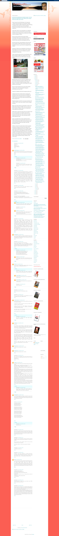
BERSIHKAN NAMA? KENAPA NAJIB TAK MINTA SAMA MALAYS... (39, 108)
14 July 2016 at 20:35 (19, 459)
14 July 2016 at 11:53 (20, 294)
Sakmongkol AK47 (36, 256)
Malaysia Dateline (36, 229)
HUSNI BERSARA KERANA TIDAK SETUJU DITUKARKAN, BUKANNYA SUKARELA (39, 217)
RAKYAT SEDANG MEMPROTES (39, 180)
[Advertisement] (29, 12)
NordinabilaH (16, 234)
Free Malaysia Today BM (37, 224)
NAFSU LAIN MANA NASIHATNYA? (39, 154)
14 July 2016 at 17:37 (20, 437)
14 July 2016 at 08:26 (20, 143)
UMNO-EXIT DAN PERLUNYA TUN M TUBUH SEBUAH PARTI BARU (40, 169)
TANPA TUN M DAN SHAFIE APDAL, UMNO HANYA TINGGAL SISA (39, 171)
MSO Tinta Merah (36, 253)
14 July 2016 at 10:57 (20, 241)
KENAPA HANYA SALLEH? (38, 158)
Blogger (33, 534)
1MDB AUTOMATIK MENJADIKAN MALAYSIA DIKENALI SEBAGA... (39, 109)
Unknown (17, 202)
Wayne (15, 459)
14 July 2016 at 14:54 (23, 279)
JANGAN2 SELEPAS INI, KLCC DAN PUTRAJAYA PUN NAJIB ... (39, 182)
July (35, 85)
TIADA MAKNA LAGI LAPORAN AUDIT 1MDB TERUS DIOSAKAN (40, 163)
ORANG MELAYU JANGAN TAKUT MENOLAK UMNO (39, 133)
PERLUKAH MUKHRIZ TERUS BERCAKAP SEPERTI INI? (39, 99)
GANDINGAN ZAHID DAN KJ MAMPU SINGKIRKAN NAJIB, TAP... (40, 112)
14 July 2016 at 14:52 (23, 275)
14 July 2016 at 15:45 (20, 429)
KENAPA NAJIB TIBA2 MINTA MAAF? (40, 126)
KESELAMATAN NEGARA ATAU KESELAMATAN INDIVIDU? (39, 159)
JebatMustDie (35, 251)
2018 (35, 76)
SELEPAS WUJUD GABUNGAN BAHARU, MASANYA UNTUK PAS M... (39, 143)
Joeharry (15, 362)
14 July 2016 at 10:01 (20, 234)
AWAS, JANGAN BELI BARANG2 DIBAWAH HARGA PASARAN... (39, 179)
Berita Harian (35, 221)
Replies (16, 156)
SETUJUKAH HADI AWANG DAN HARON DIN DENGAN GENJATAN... (40, 147)
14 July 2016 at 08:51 (22, 150)
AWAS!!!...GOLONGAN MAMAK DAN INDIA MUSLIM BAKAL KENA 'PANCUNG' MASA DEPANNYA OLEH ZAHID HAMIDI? (39, 215)
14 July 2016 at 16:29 (22, 163)
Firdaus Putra (16, 350)
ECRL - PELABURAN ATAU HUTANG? (38, 211)
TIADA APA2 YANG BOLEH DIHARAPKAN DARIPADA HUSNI (39, 174)
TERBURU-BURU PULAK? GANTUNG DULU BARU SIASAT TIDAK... (40, 156)
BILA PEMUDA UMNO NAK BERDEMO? (38, 129)
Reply (15, 147)
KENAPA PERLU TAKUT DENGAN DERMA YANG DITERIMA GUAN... (39, 175)
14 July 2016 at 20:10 (20, 452)
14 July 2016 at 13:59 (21, 350)
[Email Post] (23, 138)
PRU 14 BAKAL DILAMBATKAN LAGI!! (40, 172)
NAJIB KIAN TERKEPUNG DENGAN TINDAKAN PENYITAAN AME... (39, 125)
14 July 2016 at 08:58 (20, 185)
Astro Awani (35, 220)
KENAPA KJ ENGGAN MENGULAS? (39, 98)
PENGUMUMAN (36, 203)
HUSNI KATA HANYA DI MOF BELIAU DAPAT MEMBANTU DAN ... (40, 161)
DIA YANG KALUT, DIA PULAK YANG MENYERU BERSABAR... (39, 106)
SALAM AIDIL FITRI (37, 167)
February (36, 188)
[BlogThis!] (25, 138)
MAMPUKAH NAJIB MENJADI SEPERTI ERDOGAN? (39, 114)
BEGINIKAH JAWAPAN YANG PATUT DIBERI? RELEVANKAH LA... (39, 128)
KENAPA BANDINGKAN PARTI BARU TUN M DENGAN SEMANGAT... (40, 145)
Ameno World (35, 242)
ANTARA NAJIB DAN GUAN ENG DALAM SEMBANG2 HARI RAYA (39, 165)
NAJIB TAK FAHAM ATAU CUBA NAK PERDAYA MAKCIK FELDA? (39, 94)
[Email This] (24, 138)
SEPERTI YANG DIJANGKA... (39, 144)
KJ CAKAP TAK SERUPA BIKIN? (38, 212)
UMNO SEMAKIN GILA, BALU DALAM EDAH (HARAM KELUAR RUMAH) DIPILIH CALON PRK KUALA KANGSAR (40, 205)
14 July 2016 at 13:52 (22, 202)
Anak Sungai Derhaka (36, 243)
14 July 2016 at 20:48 (20, 469)
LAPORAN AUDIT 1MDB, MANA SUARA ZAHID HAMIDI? (39, 151)
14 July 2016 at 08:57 (20, 170)
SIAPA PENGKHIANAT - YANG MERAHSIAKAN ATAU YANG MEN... (40, 153)
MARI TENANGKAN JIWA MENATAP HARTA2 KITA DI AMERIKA (39, 121)
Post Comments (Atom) (24, 527)
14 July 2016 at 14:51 (19, 362)
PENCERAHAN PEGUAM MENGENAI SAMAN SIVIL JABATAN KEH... (40, 118)
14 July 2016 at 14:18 (22, 270)
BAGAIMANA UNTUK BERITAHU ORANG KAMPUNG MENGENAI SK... (39, 91)
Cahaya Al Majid (18, 275)
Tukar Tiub (35, 258)
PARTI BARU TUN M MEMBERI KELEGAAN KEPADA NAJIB (39, 137)
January (36, 189)
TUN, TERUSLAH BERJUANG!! (39, 157)
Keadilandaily (35, 226)
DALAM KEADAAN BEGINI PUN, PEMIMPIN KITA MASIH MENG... (39, 119)
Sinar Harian (35, 235)
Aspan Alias (35, 246)
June (36, 183)
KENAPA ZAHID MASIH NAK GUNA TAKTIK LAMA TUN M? (39, 138)
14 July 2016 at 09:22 (20, 218)
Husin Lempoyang (36, 248)
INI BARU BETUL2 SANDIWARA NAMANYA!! (39, 210)
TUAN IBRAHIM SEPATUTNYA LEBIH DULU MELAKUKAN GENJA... (40, 131)
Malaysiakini (35, 230)
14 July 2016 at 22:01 (20, 485)
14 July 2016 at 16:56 (22, 387)
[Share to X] (26, 138)
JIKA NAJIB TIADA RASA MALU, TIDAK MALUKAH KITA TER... (39, 101)
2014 (35, 191)
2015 (35, 190)
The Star (35, 236)
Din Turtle (35, 247)
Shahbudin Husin (37, 342)
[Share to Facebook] (27, 138)
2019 (35, 75)
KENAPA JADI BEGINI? (38, 166)
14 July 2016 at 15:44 (22, 316)
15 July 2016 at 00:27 (22, 210)
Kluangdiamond (36, 252)
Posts (42, 356)
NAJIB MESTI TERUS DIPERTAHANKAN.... (38, 123)
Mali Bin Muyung (16, 150)
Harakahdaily (35, 225)
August (36, 84)
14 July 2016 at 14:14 (20, 355)
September (36, 83)
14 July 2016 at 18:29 (20, 447)
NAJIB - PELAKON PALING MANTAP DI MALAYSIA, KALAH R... (39, 177)
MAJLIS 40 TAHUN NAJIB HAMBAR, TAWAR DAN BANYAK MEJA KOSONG (40, 208)
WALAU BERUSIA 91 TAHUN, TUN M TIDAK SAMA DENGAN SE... (40, 140)
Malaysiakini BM (36, 231)
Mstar (34, 234)
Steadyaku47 (35, 257)
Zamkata (35, 262)
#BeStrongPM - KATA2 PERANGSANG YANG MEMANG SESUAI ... (40, 116)
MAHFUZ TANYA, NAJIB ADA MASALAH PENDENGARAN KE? (39, 86)
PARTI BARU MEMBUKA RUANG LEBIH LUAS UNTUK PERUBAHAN (40, 149)
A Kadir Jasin (35, 241)
